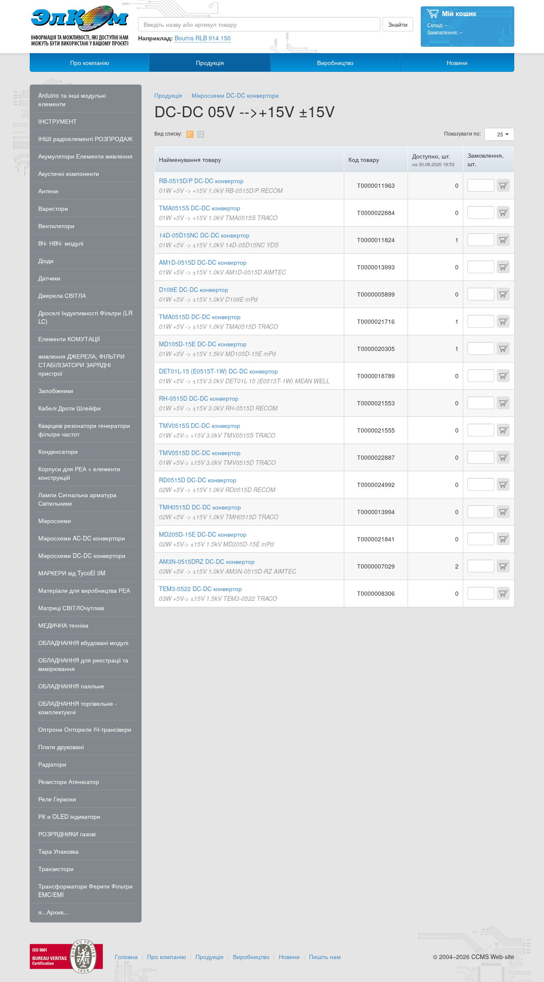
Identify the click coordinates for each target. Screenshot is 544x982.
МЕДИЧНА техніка (63, 625)
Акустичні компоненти (68, 173)
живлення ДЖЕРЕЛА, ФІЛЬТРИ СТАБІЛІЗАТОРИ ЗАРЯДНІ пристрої (81, 364)
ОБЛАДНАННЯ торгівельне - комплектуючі (77, 707)
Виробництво (335, 62)
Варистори (53, 208)
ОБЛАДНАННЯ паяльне (71, 686)
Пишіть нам (325, 956)
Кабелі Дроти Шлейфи (69, 408)
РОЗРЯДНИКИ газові (67, 833)
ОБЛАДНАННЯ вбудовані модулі (83, 642)
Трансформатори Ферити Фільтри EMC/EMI (85, 890)
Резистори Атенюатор (68, 781)
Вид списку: (168, 133)
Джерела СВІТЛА (62, 295)
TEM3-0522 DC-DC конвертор (200, 588)
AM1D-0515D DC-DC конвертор (202, 262)
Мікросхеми (54, 520)
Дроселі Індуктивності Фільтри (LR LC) (85, 316)
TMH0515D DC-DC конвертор (200, 507)
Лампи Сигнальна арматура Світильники (77, 498)
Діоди (46, 260)
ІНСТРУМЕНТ (57, 121)
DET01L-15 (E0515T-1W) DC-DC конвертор (218, 371)
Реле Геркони (57, 799)
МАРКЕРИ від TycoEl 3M (71, 573)
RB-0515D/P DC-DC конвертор (201, 180)
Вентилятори (56, 225)
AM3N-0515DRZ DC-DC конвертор (207, 561)
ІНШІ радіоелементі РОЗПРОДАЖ (85, 138)
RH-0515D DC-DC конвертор (198, 398)
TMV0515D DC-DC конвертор (200, 452)
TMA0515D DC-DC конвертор (200, 316)
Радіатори (52, 764)
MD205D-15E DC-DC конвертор (202, 534)
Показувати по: (462, 133)
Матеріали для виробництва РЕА (84, 590)
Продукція (210, 62)
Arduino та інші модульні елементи (72, 99)
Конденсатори (58, 451)
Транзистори (56, 868)
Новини (457, 62)
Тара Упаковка (58, 851)
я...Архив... (53, 912)
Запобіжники (55, 390)
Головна (126, 956)
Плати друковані (61, 746)
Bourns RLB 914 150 (203, 38)
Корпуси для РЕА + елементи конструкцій (79, 472)
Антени (48, 191)
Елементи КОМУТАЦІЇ (69, 338)
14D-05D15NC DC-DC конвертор (204, 235)
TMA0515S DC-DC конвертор (199, 208)
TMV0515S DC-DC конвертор (199, 425)
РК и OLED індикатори (69, 816)
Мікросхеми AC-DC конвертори (81, 538)
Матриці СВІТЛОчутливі (71, 607)
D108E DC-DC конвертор (193, 289)
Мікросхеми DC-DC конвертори (81, 555)
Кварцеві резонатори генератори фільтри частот (84, 429)
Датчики (49, 278)
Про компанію (89, 62)
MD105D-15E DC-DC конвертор (202, 344)
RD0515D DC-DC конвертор (197, 479)
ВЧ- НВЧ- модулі (60, 243)
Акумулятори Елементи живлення (85, 156)
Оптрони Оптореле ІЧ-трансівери (84, 729)
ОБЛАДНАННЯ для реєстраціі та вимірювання (83, 664)
